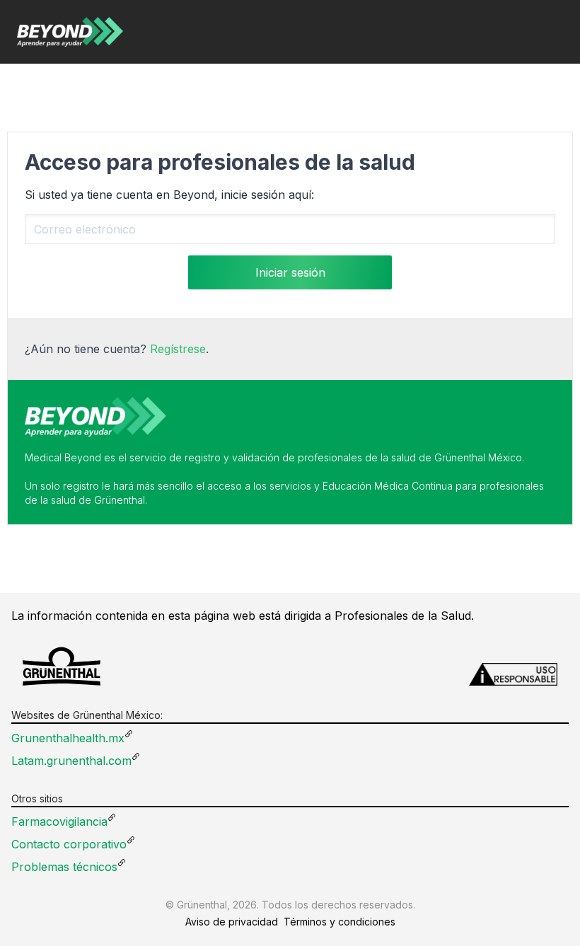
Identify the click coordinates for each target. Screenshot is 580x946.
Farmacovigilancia (59, 821)
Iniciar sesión (290, 272)
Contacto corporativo (69, 844)
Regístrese (178, 349)
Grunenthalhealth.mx (67, 738)
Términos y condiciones (339, 922)
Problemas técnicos (64, 867)
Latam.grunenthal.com (71, 761)
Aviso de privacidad (231, 922)
